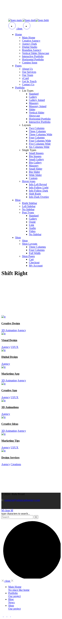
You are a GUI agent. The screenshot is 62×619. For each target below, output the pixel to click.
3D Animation (9, 330)
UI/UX (14, 347)
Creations (16, 464)
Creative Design (10, 323)
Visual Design (9, 340)
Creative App (9, 390)
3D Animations (10, 407)
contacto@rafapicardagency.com (22, 500)
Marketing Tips (10, 440)
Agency (21, 330)
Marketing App (10, 373)
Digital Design (9, 356)
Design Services (10, 457)
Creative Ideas (9, 423)
